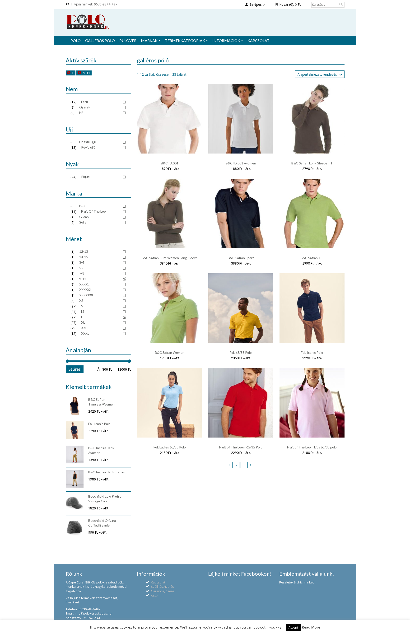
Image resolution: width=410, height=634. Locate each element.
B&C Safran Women (169, 352)
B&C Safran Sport (241, 258)
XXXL (85, 333)
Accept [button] (293, 627)
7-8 (81, 273)
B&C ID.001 (169, 163)
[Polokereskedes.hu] (205, 22)
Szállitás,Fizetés (162, 586)
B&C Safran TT (312, 258)
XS (81, 300)
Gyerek (84, 107)
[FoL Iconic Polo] (312, 308)
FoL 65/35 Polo (241, 352)
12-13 (83, 251)
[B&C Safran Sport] (240, 213)
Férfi (84, 102)
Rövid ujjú (88, 147)
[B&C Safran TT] (312, 213)
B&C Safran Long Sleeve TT (312, 163)
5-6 (81, 268)
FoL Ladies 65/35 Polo (170, 447)
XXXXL (84, 284)
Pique (85, 177)
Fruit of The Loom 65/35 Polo (240, 447)
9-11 (86, 73)
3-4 (81, 262)
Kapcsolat (158, 582)
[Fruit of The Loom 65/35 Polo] (240, 402)
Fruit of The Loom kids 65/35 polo (312, 447)
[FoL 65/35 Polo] (240, 308)
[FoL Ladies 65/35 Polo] (169, 402)
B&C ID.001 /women (241, 163)
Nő (81, 113)
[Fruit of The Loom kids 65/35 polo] (312, 402)
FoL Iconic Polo (312, 352)
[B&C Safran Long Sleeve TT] (312, 118)
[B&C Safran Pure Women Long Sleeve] (169, 213)
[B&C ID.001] (169, 118)
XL (83, 322)
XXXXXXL (86, 295)
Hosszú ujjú (87, 142)
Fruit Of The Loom (94, 211)
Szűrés (75, 369)
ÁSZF (154, 595)
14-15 (83, 257)
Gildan (84, 217)
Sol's (82, 222)
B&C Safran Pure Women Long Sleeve (170, 258)
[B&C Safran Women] (169, 308)
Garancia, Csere (162, 591)
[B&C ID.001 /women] (240, 118)
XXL (84, 328)
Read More (311, 627)
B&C (82, 206)
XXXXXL (85, 290)
